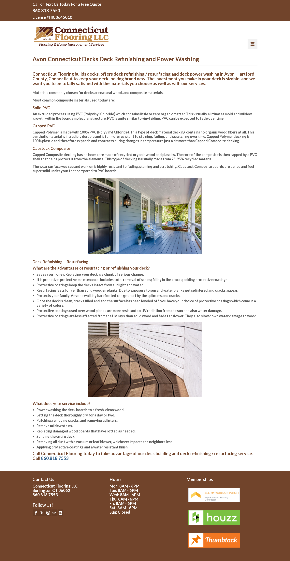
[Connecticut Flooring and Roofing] (87, 36)
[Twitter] (42, 512)
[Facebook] (36, 512)
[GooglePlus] (54, 512)
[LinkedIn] (60, 512)
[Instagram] (48, 512)
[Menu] (252, 44)
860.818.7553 (46, 10)
